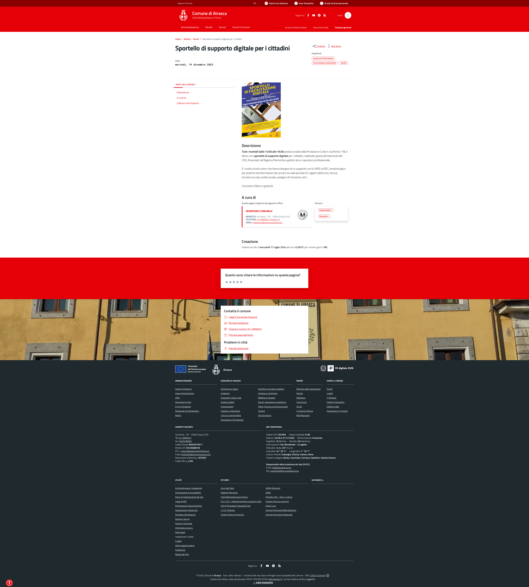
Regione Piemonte (185, 3)
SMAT (268, 492)
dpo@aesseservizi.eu (281, 467)
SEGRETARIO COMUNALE (259, 211)
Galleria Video (333, 406)
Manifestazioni (303, 415)
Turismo (261, 411)
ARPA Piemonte (273, 488)
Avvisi (196, 39)
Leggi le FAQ (181, 501)
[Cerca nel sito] (348, 15)
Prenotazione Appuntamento (188, 505)
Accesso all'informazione (296, 27)
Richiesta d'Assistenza (185, 514)
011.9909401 (185, 438)
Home (178, 39)
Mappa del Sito (182, 554)
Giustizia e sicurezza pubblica (271, 389)
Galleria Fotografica (335, 402)
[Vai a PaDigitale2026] (337, 368)
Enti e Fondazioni (183, 406)
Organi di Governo (183, 389)
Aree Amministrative (184, 393)
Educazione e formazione (232, 419)
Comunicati (301, 402)
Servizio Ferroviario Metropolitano (281, 510)
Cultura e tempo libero (231, 415)
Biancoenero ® (275, 579)
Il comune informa (304, 411)
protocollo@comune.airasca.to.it (267, 222)
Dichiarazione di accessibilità (188, 492)
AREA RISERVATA (264, 582)
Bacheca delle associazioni (308, 389)
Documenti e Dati (183, 402)
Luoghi (330, 393)
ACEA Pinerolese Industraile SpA (235, 505)
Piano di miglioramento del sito (189, 497)
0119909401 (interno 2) (268, 219)
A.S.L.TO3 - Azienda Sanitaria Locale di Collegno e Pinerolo (247, 501)
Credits (178, 541)
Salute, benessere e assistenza (272, 402)
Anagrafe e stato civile (231, 397)
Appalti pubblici (227, 402)
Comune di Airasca (209, 13)
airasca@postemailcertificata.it (195, 451)
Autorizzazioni (227, 406)
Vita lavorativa (264, 415)
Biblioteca (300, 397)
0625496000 (185, 441)
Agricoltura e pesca (229, 389)
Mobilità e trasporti (266, 397)
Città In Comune (317, 575)
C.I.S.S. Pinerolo (228, 510)
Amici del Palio (227, 488)
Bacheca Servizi (182, 519)
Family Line (271, 505)
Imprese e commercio (267, 393)
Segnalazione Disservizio (186, 510)
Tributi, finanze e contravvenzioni (273, 406)
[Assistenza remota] (328, 575)
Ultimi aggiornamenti (184, 545)
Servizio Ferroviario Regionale (279, 514)
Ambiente (225, 393)
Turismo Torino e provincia (277, 501)
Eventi (330, 389)
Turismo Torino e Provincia (232, 514)
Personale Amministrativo (187, 411)
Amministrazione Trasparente (188, 488)
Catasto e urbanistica (230, 411)
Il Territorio (331, 397)
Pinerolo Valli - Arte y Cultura (279, 497)
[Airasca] (183, 15)
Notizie (299, 393)
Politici (178, 415)
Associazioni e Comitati (337, 411)
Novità (187, 39)
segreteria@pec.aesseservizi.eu (284, 471)
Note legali (180, 532)
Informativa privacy (184, 528)
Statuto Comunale (183, 523)
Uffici (177, 397)
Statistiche (180, 550)
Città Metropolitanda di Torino (234, 497)
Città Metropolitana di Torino (206, 18)
